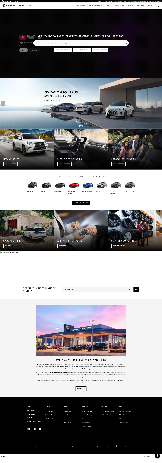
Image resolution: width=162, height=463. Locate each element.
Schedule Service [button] (100, 50)
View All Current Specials (107, 411)
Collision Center (68, 411)
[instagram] (34, 429)
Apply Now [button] (63, 245)
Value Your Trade (86, 426)
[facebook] (29, 429)
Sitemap (101, 446)
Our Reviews (31, 410)
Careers (29, 418)
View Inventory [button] (10, 164)
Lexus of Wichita (45, 446)
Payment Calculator (87, 411)
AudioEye (114, 446)
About (149, 6)
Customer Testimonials (125, 411)
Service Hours (67, 422)
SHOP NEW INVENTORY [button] (63, 50)
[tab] (59, 177)
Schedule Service (68, 415)
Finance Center (86, 422)
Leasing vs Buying (86, 418)
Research (140, 6)
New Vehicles (80, 6)
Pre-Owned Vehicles (95, 6)
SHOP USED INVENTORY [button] (82, 50)
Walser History (123, 418)
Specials (108, 6)
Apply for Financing (87, 415)
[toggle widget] (157, 455)
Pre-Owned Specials (106, 415)
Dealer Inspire (75, 446)
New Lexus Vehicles (50, 411)
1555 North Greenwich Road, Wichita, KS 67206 (138, 1)
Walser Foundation (124, 415)
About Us (30, 406)
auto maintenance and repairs (61, 372)
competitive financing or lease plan (87, 369)
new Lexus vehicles (58, 366)
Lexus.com (119, 446)
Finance (131, 6)
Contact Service (68, 418)
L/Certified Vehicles (50, 418)
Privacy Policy (95, 446)
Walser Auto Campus (34, 421)
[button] (158, 6)
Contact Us (31, 414)
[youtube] (40, 429)
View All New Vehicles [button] (81, 203)
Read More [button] (81, 388)
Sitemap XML (107, 446)
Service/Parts (119, 6)
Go (136, 289)
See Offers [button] (8, 245)
